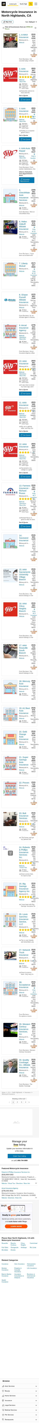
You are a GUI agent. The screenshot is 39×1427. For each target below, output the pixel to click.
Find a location (33, 157)
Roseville (5, 1243)
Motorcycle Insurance (26, 40)
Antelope (24, 1247)
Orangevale (14, 1247)
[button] (36, 4)
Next (29, 1102)
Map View (9, 22)
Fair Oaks (5, 1247)
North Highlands (17, 1092)
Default (32, 22)
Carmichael (33, 1243)
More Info (23, 81)
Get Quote (26, 99)
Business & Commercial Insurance (31, 1275)
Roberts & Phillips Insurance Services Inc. (16, 1172)
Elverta (13, 1250)
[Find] (31, 4)
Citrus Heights (23, 1244)
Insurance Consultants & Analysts (19, 1275)
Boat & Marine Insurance (6, 1275)
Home (4, 1092)
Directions (23, 337)
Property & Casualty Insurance (18, 1269)
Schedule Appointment (25, 180)
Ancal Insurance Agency (10, 1188)
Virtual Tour (23, 867)
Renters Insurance (5, 1269)
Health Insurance (5, 1281)
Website (21, 42)
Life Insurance (32, 1268)
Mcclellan (5, 1250)
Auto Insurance (21, 1177)
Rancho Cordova (13, 1244)
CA (9, 1092)
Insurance (28, 1092)
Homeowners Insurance (31, 1265)
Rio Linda (33, 1247)
